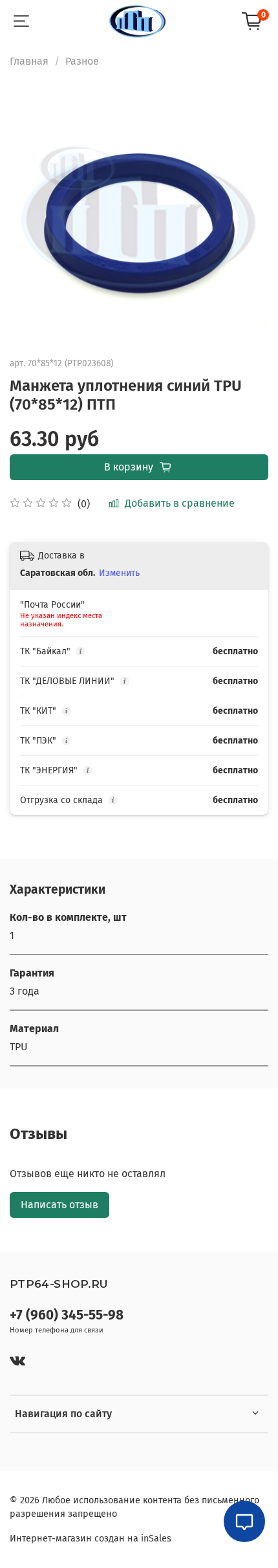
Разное (82, 61)
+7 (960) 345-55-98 (66, 1315)
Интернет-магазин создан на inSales (90, 1538)
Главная (29, 61)
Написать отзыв (59, 1204)
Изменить (119, 573)
